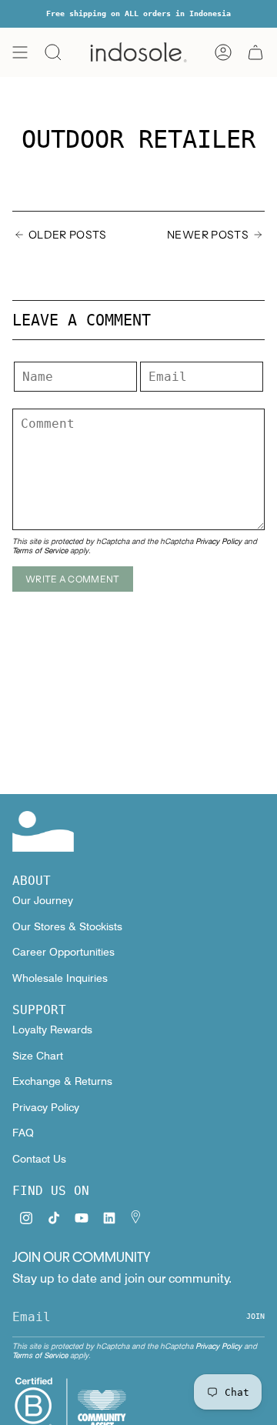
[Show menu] (20, 52)
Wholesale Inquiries (60, 978)
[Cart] (255, 52)
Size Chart (37, 1056)
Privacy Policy (218, 541)
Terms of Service (40, 550)
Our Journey (42, 900)
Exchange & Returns (62, 1081)
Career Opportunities (63, 952)
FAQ (23, 1132)
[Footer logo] (43, 831)
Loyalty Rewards (52, 1029)
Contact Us (39, 1159)
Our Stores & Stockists (67, 926)
